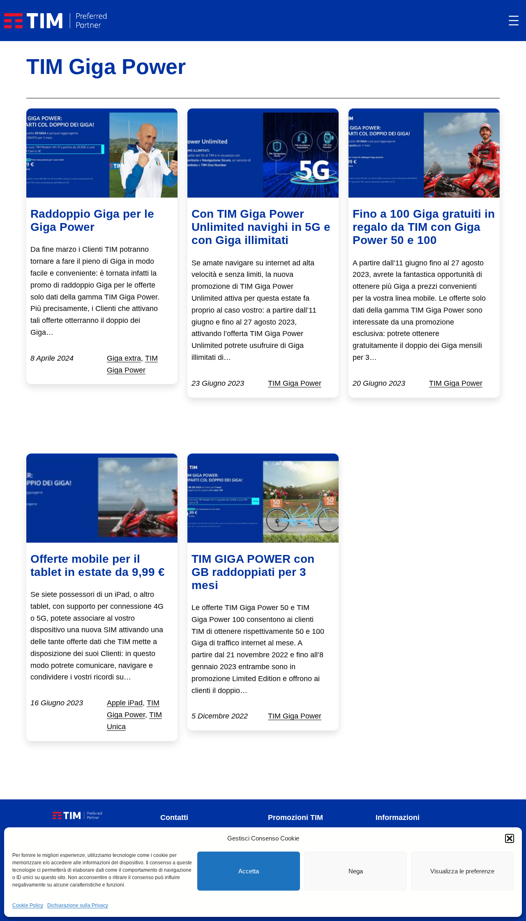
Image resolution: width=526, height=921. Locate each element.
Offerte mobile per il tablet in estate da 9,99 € (97, 565)
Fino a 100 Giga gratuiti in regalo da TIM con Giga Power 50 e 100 (424, 226)
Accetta (248, 871)
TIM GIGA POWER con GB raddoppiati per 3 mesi (252, 572)
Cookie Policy (27, 905)
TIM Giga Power (294, 383)
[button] (509, 838)
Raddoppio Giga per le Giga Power (92, 220)
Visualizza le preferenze (462, 871)
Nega (355, 871)
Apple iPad (125, 703)
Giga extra (124, 358)
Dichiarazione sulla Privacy (77, 905)
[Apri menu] (513, 20)
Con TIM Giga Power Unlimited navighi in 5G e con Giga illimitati (260, 226)
